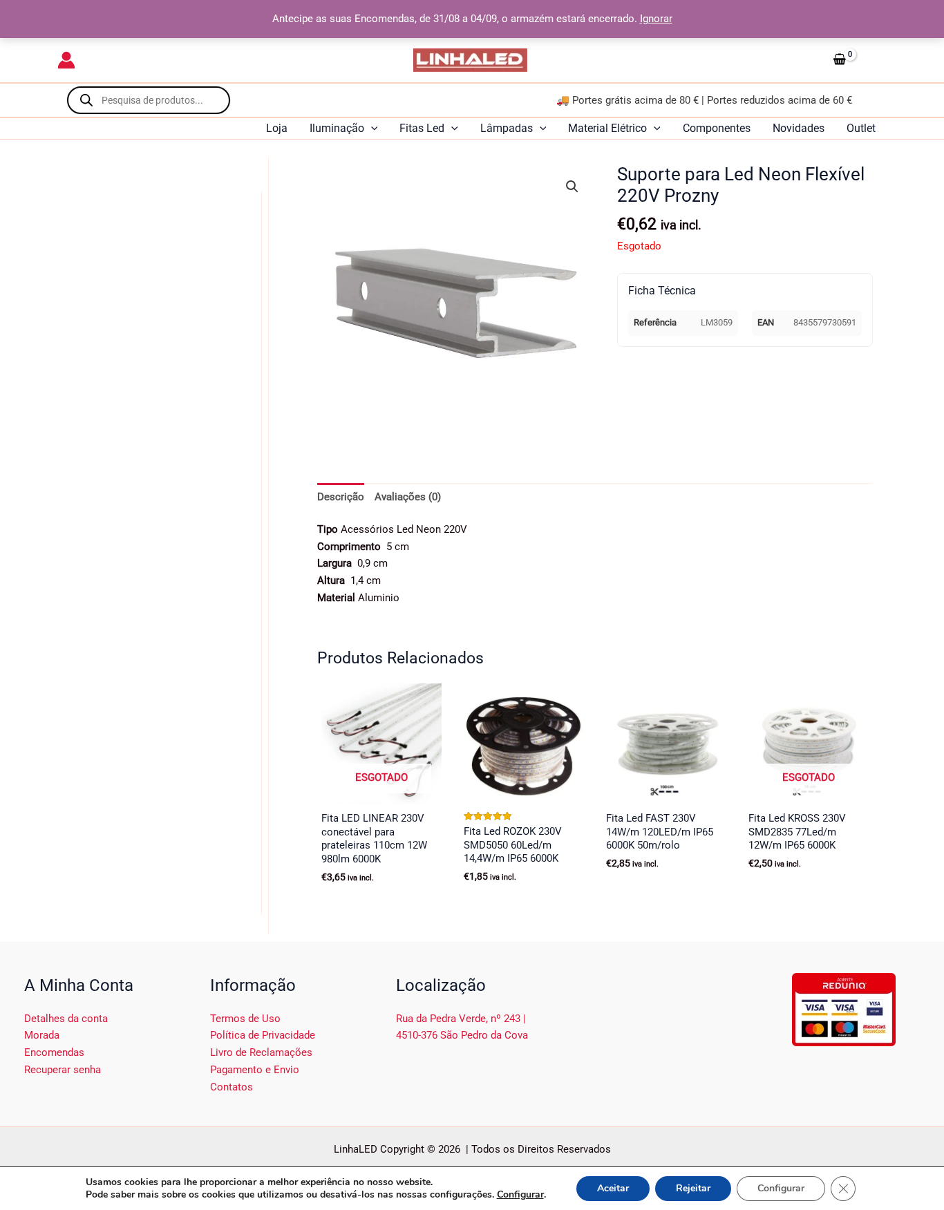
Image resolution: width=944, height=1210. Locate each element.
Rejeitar (693, 1188)
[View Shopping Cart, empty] (857, 60)
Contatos (231, 1087)
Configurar (520, 1195)
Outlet (861, 128)
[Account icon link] (66, 60)
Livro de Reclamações (261, 1052)
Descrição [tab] (340, 497)
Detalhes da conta (66, 1018)
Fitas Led (421, 128)
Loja (276, 128)
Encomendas (54, 1052)
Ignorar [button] (656, 18)
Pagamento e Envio (254, 1070)
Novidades (798, 128)
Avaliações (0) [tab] (408, 497)
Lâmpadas (506, 128)
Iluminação (337, 128)
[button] (371, 128)
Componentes (717, 128)
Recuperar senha (62, 1070)
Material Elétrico (607, 128)
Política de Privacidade (262, 1035)
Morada (41, 1035)
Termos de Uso (245, 1018)
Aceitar (613, 1188)
